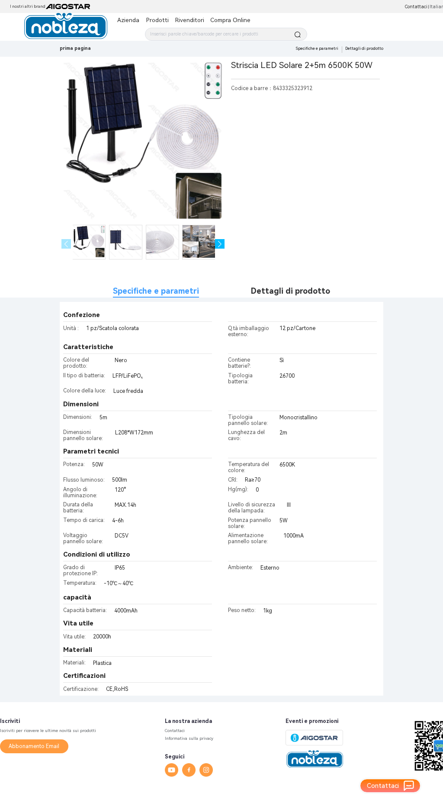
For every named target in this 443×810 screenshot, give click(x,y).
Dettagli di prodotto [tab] (290, 290)
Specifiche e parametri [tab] (156, 290)
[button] (220, 244)
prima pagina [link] (75, 48)
